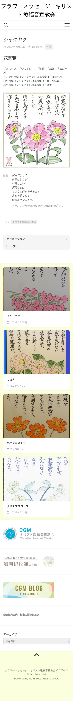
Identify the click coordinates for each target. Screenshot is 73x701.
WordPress (35, 678)
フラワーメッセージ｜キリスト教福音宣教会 (36, 10)
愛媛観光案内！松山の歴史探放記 (21, 614)
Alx (56, 678)
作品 (48, 46)
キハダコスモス (16, 442)
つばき (11, 379)
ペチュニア (13, 316)
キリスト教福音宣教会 (24, 222)
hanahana (36, 46)
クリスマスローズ (18, 506)
